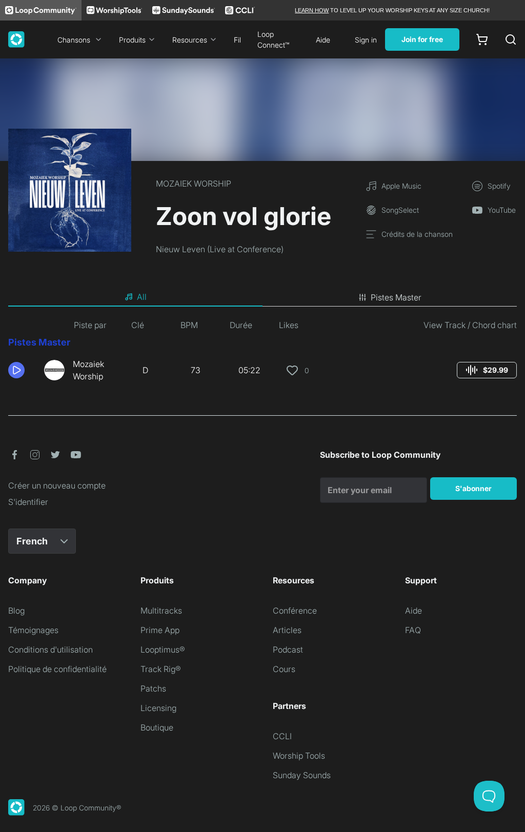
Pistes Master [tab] (396, 297)
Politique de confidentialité (57, 669)
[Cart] (482, 39)
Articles (287, 630)
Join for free (422, 39)
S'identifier (28, 502)
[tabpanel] (262, 355)
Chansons (73, 39)
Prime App (159, 630)
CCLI (282, 736)
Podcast (288, 649)
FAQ (413, 630)
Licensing (158, 708)
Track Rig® (160, 669)
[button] (22, 370)
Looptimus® (162, 649)
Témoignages (33, 630)
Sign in (366, 39)
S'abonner (473, 488)
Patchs (153, 688)
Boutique (156, 727)
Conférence (295, 610)
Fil (237, 39)
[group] (487, 370)
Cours (284, 669)
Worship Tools (299, 755)
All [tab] (142, 297)
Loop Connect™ (273, 39)
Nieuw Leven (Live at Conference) (220, 249)
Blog (16, 610)
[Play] (16, 370)
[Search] (510, 39)
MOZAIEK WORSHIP (193, 183)
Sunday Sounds (302, 775)
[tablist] (262, 297)
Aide (323, 39)
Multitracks (161, 610)
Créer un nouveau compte (57, 485)
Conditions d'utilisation (50, 649)
